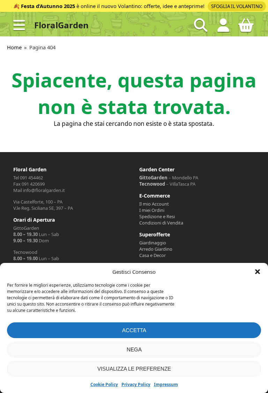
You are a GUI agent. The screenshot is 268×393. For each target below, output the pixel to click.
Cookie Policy (104, 384)
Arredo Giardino (155, 249)
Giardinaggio (152, 243)
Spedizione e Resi (157, 216)
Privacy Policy (135, 384)
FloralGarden (61, 25)
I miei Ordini (151, 210)
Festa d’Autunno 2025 (48, 5)
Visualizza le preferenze (134, 369)
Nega (134, 349)
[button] (257, 271)
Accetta (134, 330)
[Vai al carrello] (246, 28)
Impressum (166, 384)
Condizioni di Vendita (161, 223)
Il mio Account (154, 204)
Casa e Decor (152, 255)
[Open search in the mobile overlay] (200, 25)
